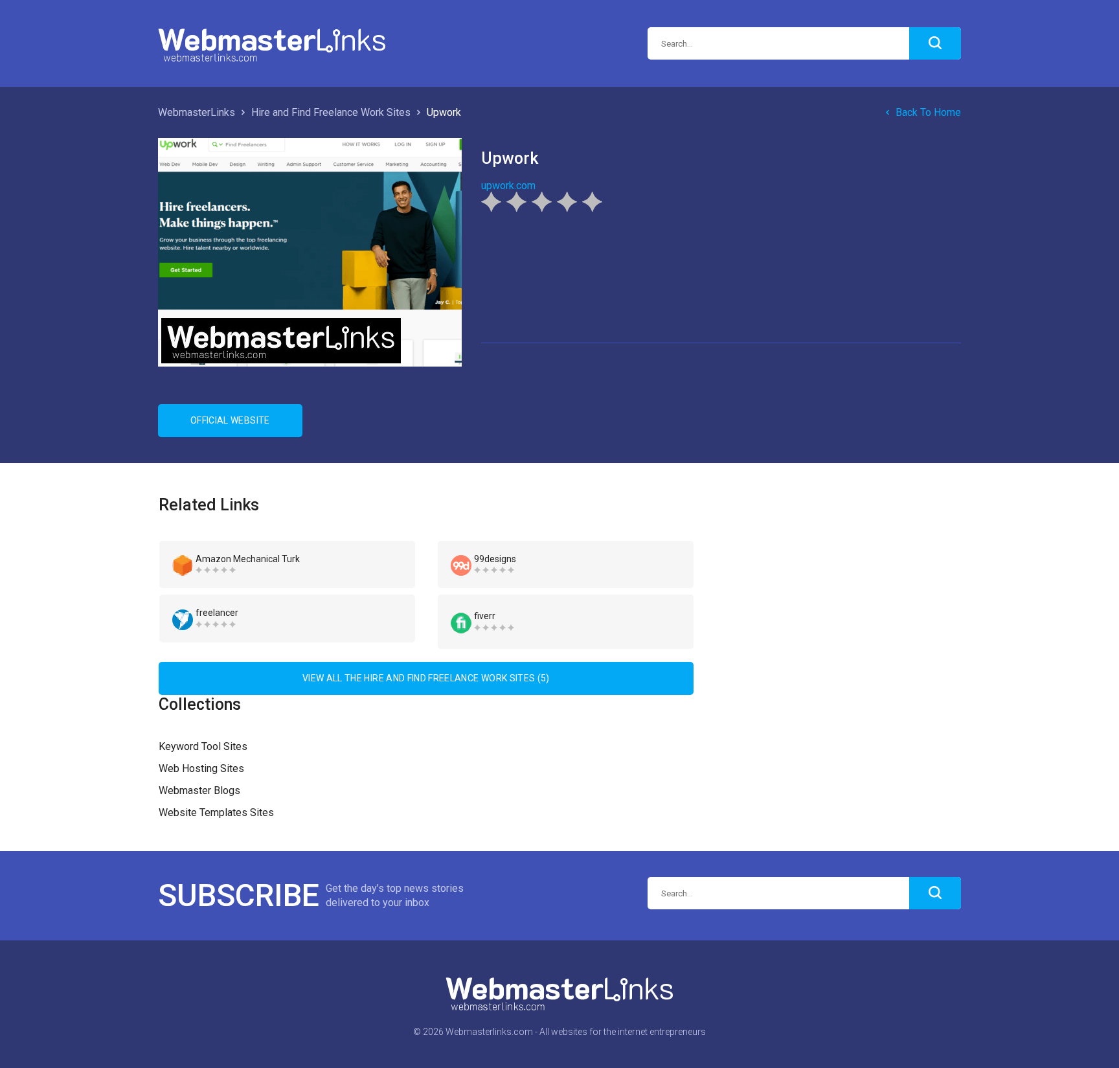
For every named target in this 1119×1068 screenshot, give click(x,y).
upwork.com (508, 185)
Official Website (230, 420)
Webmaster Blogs (199, 790)
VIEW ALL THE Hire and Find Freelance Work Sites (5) (426, 678)
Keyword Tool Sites (203, 746)
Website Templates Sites (216, 812)
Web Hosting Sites (201, 768)
